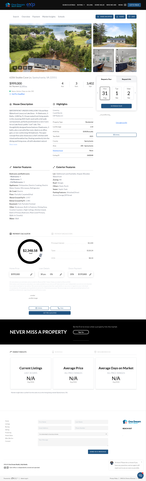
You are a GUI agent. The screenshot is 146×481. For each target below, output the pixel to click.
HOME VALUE (99, 5)
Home (7, 421)
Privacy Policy (114, 478)
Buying (7, 427)
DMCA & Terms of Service (127, 478)
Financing (8, 432)
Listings (7, 424)
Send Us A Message (98, 451)
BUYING (80, 5)
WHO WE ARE (111, 5)
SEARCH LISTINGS (69, 5)
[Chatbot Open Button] (140, 475)
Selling (7, 429)
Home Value (9, 435)
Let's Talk (134, 5)
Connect (7, 441)
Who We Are (9, 438)
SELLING (90, 5)
